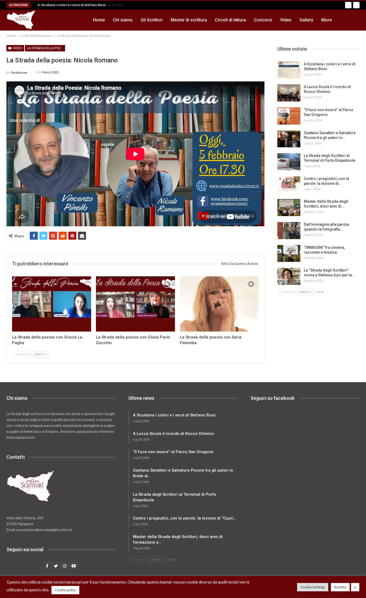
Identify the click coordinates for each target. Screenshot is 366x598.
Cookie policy (65, 590)
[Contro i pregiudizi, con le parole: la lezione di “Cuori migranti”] (288, 184)
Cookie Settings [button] (312, 587)
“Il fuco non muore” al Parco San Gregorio (173, 451)
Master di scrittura (189, 19)
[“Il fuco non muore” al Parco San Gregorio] (288, 116)
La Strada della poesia (46, 48)
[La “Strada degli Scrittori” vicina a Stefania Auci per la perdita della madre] (288, 276)
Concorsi (263, 19)
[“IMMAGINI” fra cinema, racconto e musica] (288, 253)
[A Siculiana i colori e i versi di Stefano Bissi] (288, 70)
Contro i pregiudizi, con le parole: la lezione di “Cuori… (184, 518)
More (326, 19)
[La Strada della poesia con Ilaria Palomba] (219, 304)
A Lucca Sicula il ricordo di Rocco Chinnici (173, 433)
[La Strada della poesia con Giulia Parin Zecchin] (135, 304)
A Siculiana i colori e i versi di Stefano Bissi (70, 5)
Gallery (306, 19)
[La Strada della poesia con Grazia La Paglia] (51, 304)
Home (99, 19)
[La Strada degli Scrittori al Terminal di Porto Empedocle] (288, 161)
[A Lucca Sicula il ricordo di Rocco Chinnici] (288, 92)
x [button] (355, 587)
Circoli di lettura (230, 19)
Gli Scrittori (152, 19)
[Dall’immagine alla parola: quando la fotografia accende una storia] (288, 230)
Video (286, 19)
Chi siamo (123, 19)
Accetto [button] (340, 587)
